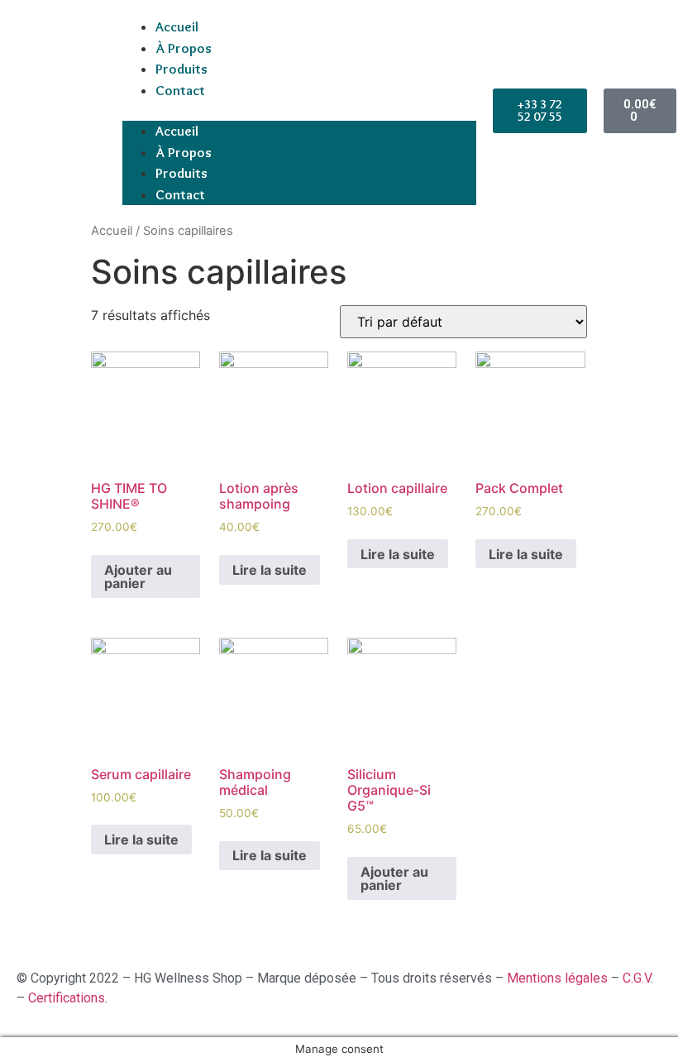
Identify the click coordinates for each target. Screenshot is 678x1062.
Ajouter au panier (138, 576)
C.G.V (637, 978)
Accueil (176, 26)
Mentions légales (559, 978)
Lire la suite (269, 570)
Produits (181, 68)
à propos (183, 48)
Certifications (66, 998)
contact (180, 90)
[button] (299, 111)
